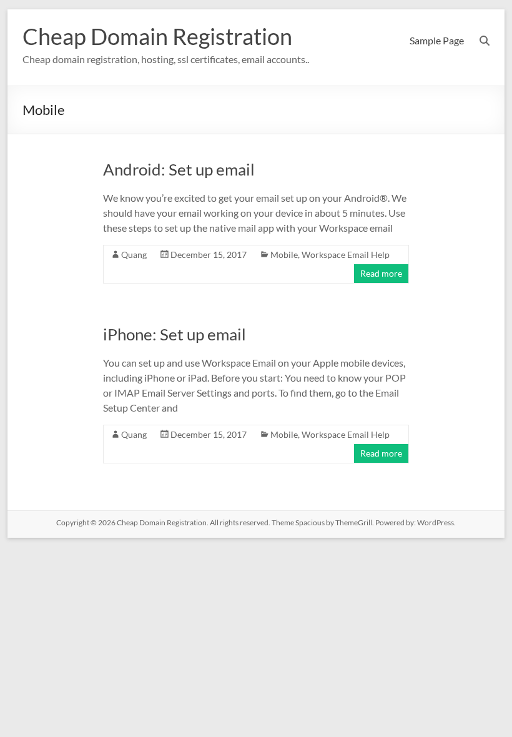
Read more (381, 273)
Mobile (284, 254)
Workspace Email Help (346, 254)
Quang (134, 254)
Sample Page (437, 40)
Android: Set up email (179, 169)
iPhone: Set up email (174, 334)
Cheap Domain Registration (157, 36)
